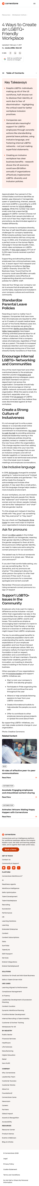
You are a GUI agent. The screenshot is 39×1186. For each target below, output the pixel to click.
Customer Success (9, 1081)
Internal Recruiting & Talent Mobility (15, 1019)
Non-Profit (6, 1063)
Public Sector (7, 1035)
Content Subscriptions (10, 937)
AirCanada (13, 473)
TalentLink (6, 950)
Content (5, 933)
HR (3, 917)
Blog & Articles (7, 1142)
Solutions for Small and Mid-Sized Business (18, 976)
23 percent (18, 397)
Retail (4, 1059)
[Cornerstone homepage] (19, 835)
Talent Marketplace (9, 901)
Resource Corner (8, 1130)
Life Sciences (7, 1047)
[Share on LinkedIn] (15, 53)
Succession (6, 909)
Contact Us (6, 860)
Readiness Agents (9, 884)
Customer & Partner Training (13, 1023)
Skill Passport (7, 954)
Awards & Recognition (10, 1118)
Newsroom (6, 1101)
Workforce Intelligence (10, 888)
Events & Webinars (9, 1138)
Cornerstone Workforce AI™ (12, 876)
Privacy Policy (8, 1164)
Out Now (26, 266)
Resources (6, 15)
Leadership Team (8, 1077)
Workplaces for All (9, 1027)
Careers (5, 1105)
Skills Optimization (9, 892)
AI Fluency (6, 996)
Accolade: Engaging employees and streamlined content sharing (17, 785)
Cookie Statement (10, 1169)
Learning (5, 925)
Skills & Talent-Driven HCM (12, 980)
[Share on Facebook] (10, 53)
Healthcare (6, 1043)
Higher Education (8, 1055)
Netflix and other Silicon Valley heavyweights (18, 329)
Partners (5, 1110)
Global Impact (7, 1114)
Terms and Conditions (11, 1175)
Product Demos (8, 1134)
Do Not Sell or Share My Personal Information (15, 1181)
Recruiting (6, 905)
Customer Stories (8, 1085)
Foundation (6, 1093)
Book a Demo (10, 849)
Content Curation (8, 1006)
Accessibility (7, 1122)
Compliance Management (12, 992)
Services (5, 958)
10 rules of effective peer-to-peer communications (16, 739)
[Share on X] (20, 53)
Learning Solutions (9, 921)
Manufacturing (7, 1051)
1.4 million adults (15, 535)
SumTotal (5, 946)
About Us (5, 1089)
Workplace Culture (19, 15)
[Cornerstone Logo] (10, 3)
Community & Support (10, 863)
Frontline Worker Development (13, 1014)
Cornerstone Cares (9, 1097)
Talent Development (9, 897)
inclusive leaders (15, 673)
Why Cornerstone (8, 1073)
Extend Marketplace (9, 966)
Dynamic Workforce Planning (13, 1010)
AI (3, 880)
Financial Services (9, 1039)
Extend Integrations (9, 962)
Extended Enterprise (10, 929)
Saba (4, 941)
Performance (7, 913)
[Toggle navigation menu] (34, 3)
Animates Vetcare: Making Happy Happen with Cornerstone (16, 805)
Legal (5, 1159)
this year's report (19, 250)
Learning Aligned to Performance (14, 987)
